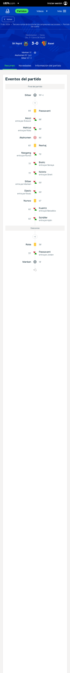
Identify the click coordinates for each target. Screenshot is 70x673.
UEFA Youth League (7, 11)
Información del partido (48, 65)
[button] (42, 11)
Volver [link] (9, 19)
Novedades (25, 65)
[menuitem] (24, 11)
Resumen (10, 65)
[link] (22, 11)
